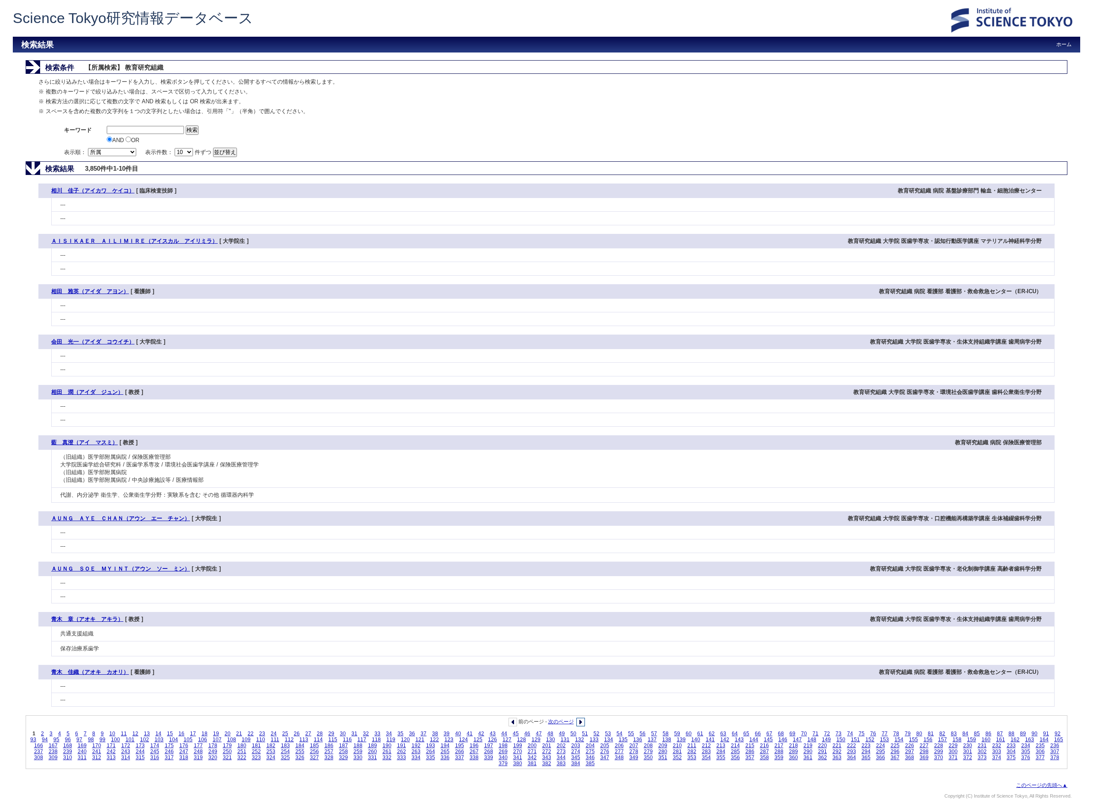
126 (492, 740)
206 (619, 746)
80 (919, 734)
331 (372, 757)
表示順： (76, 152)
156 (927, 740)
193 (430, 746)
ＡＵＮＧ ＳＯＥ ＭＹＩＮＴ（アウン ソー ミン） (120, 568)
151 (855, 740)
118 (376, 740)
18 (204, 734)
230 (967, 746)
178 (212, 746)
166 (38, 746)
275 (590, 752)
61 (700, 734)
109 (246, 740)
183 (285, 746)
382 (546, 763)
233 (1011, 746)
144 (753, 740)
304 (1011, 752)
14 (158, 734)
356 (735, 757)
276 (604, 752)
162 (1015, 740)
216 (764, 746)
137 (652, 740)
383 (561, 763)
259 (358, 752)
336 (445, 757)
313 (111, 757)
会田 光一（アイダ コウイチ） (92, 341)
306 (1040, 752)
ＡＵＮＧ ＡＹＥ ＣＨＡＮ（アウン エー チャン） (120, 518)
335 (430, 757)
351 (662, 757)
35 (400, 734)
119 (390, 740)
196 (474, 746)
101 (130, 740)
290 (808, 752)
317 (169, 757)
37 (424, 734)
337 (459, 757)
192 (416, 746)
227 (924, 746)
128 (521, 740)
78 (896, 734)
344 (561, 757)
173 (140, 746)
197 (488, 746)
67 (769, 734)
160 (986, 740)
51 (585, 734)
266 (459, 752)
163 (1029, 740)
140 (695, 740)
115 (332, 740)
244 (140, 752)
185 (314, 746)
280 (662, 752)
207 (633, 746)
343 (546, 757)
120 (405, 740)
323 (256, 757)
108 (231, 740)
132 (579, 740)
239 (67, 752)
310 (67, 757)
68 (781, 734)
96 (68, 740)
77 (885, 734)
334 (416, 757)
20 (228, 734)
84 (965, 734)
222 (851, 746)
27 (308, 734)
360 (793, 757)
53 (608, 734)
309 (53, 757)
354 (706, 757)
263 (416, 752)
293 (851, 752)
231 (982, 746)
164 (1044, 740)
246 (169, 752)
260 (372, 752)
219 (808, 746)
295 (880, 752)
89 (1023, 734)
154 (898, 740)
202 (561, 746)
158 (957, 740)
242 (111, 752)
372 (967, 757)
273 (561, 752)
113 (303, 740)
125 (477, 740)
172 (125, 746)
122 (434, 740)
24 (274, 734)
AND (119, 140)
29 (331, 734)
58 (666, 734)
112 (289, 740)
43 (493, 734)
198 (503, 746)
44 (504, 734)
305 (1025, 752)
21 (239, 734)
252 (256, 752)
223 (866, 746)
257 (328, 752)
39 (447, 734)
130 (550, 740)
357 (749, 757)
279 (648, 752)
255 (299, 752)
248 (198, 752)
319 (198, 757)
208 (648, 746)
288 (778, 752)
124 (463, 740)
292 (837, 752)
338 (474, 757)
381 (532, 763)
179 (227, 746)
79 (908, 734)
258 (343, 752)
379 (503, 763)
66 (758, 734)
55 (631, 734)
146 (782, 740)
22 (251, 734)
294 (866, 752)
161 (1000, 740)
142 (724, 740)
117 (361, 740)
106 (202, 740)
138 (666, 740)
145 (768, 740)
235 (1040, 746)
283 (706, 752)
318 (183, 757)
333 (401, 757)
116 (347, 740)
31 (354, 734)
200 (532, 746)
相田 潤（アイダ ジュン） (87, 392)
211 (691, 746)
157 (942, 740)
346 (590, 757)
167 (53, 746)
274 (575, 752)
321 (227, 757)
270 (517, 752)
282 (691, 752)
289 (793, 752)
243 (125, 752)
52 (596, 734)
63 (723, 734)
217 (778, 746)
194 (445, 746)
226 (909, 746)
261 (387, 752)
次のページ (561, 722)
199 (517, 746)
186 (328, 746)
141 (710, 740)
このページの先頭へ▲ (1041, 785)
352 (677, 757)
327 (314, 757)
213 (720, 746)
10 (112, 734)
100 (115, 740)
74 (850, 734)
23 (262, 734)
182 (270, 746)
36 (412, 734)
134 (608, 740)
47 (539, 734)
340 (503, 757)
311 (82, 757)
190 (387, 746)
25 (285, 734)
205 (604, 746)
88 (1011, 734)
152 (869, 740)
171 (111, 746)
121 (419, 740)
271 (532, 752)
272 (546, 752)
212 (706, 746)
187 (343, 746)
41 (470, 734)
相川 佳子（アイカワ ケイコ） (92, 190)
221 (837, 746)
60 (689, 734)
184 (299, 746)
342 (532, 757)
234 (1025, 746)
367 (895, 757)
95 (56, 740)
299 (938, 752)
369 (924, 757)
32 (366, 734)
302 (982, 752)
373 (982, 757)
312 (96, 757)
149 (826, 740)
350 (648, 757)
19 (216, 734)
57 (654, 734)
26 (297, 734)
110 (260, 740)
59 (677, 734)
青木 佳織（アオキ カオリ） (90, 672)
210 (677, 746)
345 (575, 757)
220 (822, 746)
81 (931, 734)
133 (594, 740)
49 (562, 734)
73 (839, 734)
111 (275, 740)
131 (565, 740)
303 (996, 752)
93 (33, 740)
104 (173, 740)
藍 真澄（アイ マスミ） (84, 442)
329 (343, 757)
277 (619, 752)
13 (147, 734)
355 (720, 757)
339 (488, 757)
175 (169, 746)
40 (458, 734)
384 (575, 763)
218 (793, 746)
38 (435, 734)
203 (575, 746)
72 (827, 734)
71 (815, 734)
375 (1011, 757)
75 (862, 734)
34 (389, 734)
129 (536, 740)
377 (1040, 757)
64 (735, 734)
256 (314, 752)
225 (895, 746)
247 (183, 752)
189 (372, 746)
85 (977, 734)
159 (971, 740)
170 (96, 746)
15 (170, 734)
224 (880, 746)
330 (358, 757)
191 (401, 746)
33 (377, 734)
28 (320, 734)
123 (448, 740)
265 (445, 752)
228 (938, 746)
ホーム (1064, 44)
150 (840, 740)
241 (96, 752)
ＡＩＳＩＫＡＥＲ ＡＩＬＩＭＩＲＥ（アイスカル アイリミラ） (134, 241)
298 (924, 752)
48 (550, 734)
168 (67, 746)
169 (82, 746)
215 (749, 746)
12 (135, 734)
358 (764, 757)
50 (573, 734)
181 (256, 746)
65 (746, 734)
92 (1058, 734)
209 (662, 746)
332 (387, 757)
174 (154, 746)
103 (159, 740)
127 (507, 740)
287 (764, 752)
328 (328, 757)
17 (193, 734)
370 (938, 757)
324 (270, 757)
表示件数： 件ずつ (179, 152)
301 (967, 752)
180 (241, 746)
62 (712, 734)
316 (154, 757)
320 (212, 757)
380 (517, 763)
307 (1054, 752)
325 (285, 757)
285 (735, 752)
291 (822, 752)
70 (804, 734)
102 (144, 740)
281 (677, 752)
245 (154, 752)
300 (953, 752)
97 (79, 740)
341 (517, 757)
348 (619, 757)
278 (633, 752)
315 (140, 757)
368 (909, 757)
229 (953, 746)
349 (633, 757)
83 (954, 734)
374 (996, 757)
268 (488, 752)
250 (227, 752)
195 (459, 746)
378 (1054, 757)
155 (913, 740)
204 (590, 746)
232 (996, 746)
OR (135, 140)
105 (188, 740)
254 (285, 752)
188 (358, 746)
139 (681, 740)
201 (546, 746)
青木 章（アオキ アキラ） (87, 619)
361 (808, 757)
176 (183, 746)
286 (749, 752)
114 (318, 740)
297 (909, 752)
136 (637, 740)
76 (873, 734)
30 (343, 734)
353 (691, 757)
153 (884, 740)
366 (880, 757)
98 (91, 740)
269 (503, 752)
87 (1000, 734)
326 (299, 757)
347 (604, 757)
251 (241, 752)
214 (735, 746)
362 (822, 757)
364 (851, 757)
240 (82, 752)
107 (217, 740)
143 (739, 740)
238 (53, 752)
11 (124, 734)
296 (895, 752)
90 (1034, 734)
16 (181, 734)
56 (643, 734)
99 (102, 740)
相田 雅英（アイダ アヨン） (90, 291)
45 (516, 734)
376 (1025, 757)
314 (125, 757)
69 (792, 734)
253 (270, 752)
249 (212, 752)
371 (953, 757)
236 (1054, 746)
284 (720, 752)
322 (241, 757)
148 (811, 740)
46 (527, 734)
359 (778, 757)
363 (837, 757)
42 (481, 734)
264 (430, 752)
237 (38, 752)
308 (38, 757)
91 (1046, 734)
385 (590, 763)
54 (619, 734)
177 (198, 746)
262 (401, 752)
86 (988, 734)
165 (1058, 740)
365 (866, 757)
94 (45, 740)
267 (474, 752)
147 (797, 740)
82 (942, 734)
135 (623, 740)
